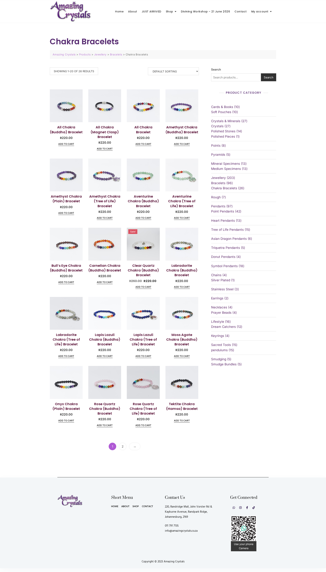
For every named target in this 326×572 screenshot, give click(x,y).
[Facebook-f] (247, 507)
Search (216, 69)
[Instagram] (240, 507)
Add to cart (66, 144)
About (132, 11)
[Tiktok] (253, 507)
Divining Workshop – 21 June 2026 (205, 11)
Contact (241, 11)
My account (259, 11)
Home (119, 11)
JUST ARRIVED (151, 11)
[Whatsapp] (233, 507)
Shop (169, 11)
